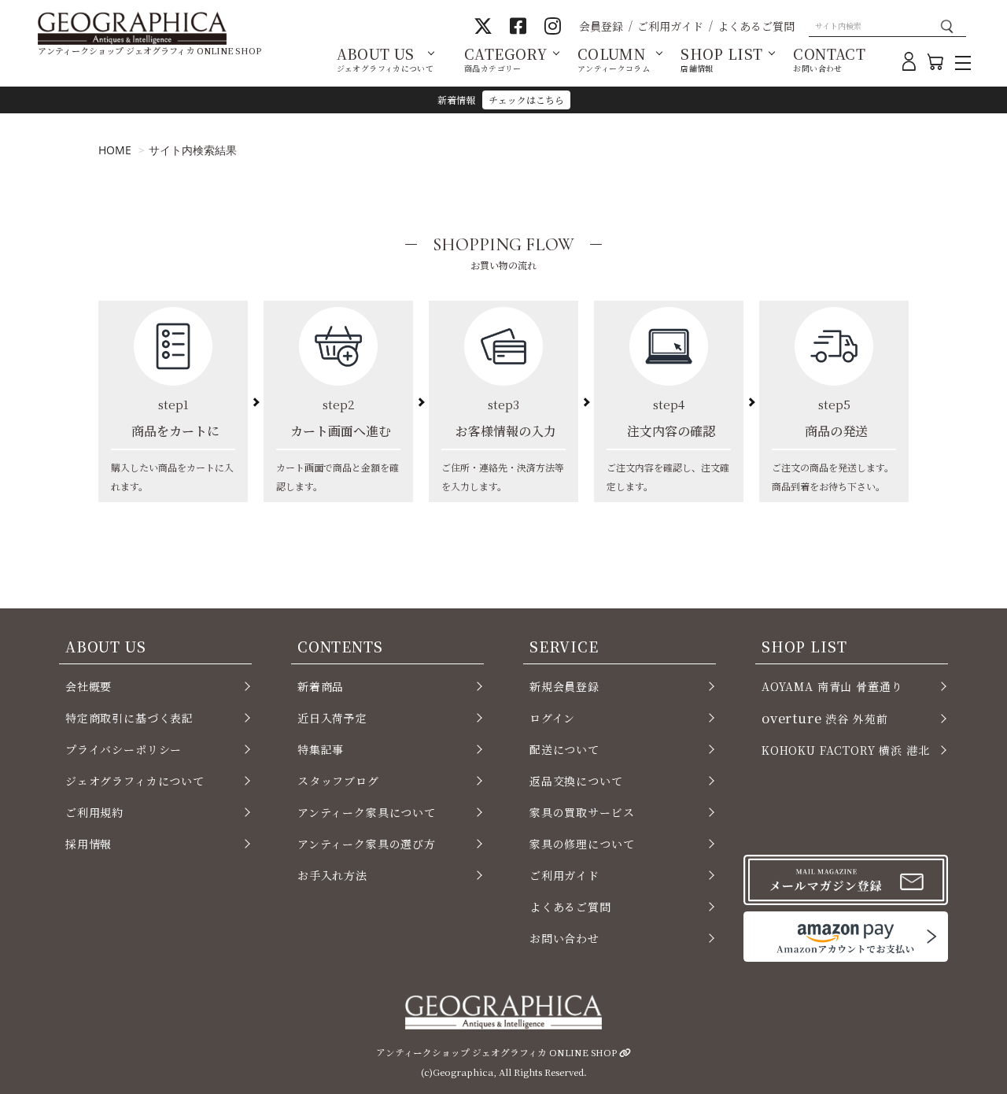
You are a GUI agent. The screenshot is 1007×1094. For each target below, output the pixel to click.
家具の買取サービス (581, 812)
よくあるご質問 (756, 26)
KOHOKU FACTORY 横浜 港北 (846, 750)
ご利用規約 (94, 812)
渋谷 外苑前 (824, 717)
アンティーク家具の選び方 (366, 844)
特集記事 (320, 749)
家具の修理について (581, 844)
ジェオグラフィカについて (135, 781)
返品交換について (576, 781)
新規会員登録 (564, 686)
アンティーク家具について (366, 812)
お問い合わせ (564, 938)
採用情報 (88, 844)
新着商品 (320, 686)
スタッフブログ (338, 781)
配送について (564, 749)
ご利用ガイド (670, 26)
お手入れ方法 (332, 875)
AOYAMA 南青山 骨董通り (832, 686)
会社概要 (88, 686)
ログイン (552, 718)
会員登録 (601, 26)
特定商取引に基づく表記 (129, 718)
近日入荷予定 (332, 718)
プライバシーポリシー (123, 749)
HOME (114, 149)
